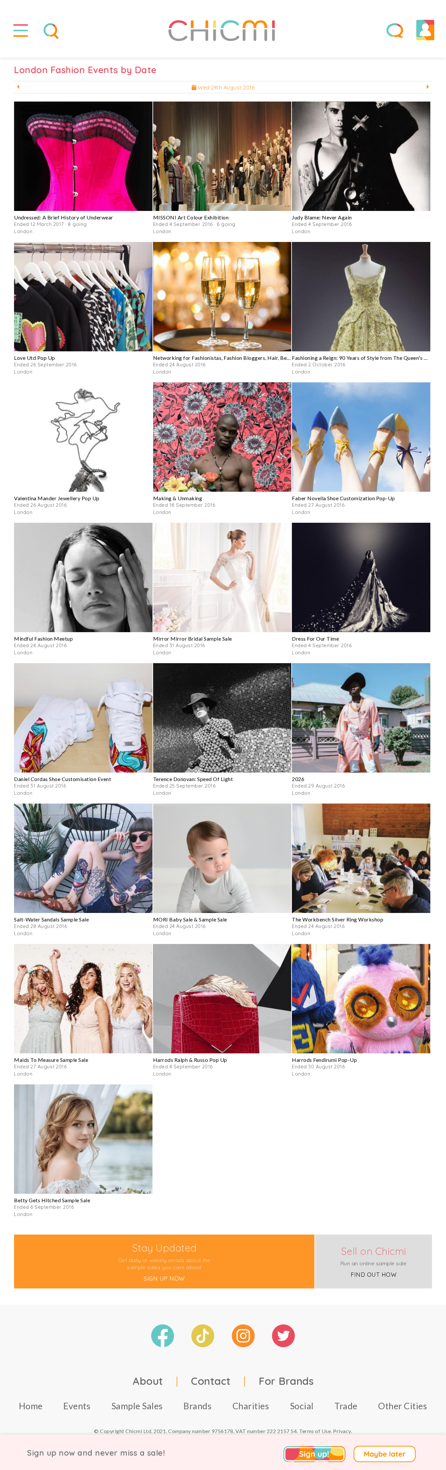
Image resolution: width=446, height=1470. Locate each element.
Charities (250, 1405)
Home (31, 1405)
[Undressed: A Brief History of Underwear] (83, 156)
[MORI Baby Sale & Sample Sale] (222, 858)
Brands (197, 1405)
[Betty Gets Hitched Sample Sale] (83, 1139)
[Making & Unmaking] (222, 437)
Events (76, 1405)
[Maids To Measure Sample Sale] (83, 998)
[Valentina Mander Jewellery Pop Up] (83, 437)
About (148, 1380)
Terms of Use (315, 1431)
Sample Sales (137, 1405)
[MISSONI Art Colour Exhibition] (222, 156)
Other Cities (402, 1405)
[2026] (361, 718)
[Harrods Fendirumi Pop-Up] (361, 998)
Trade (346, 1405)
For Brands (286, 1380)
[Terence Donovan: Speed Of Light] (222, 718)
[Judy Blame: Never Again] (361, 156)
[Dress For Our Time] (361, 577)
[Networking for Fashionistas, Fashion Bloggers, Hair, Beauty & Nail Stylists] (222, 296)
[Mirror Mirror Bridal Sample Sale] (222, 577)
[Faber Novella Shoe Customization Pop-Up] (361, 437)
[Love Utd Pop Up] (83, 296)
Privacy (342, 1431)
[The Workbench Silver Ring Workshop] (361, 858)
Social (302, 1405)
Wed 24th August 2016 (226, 87)
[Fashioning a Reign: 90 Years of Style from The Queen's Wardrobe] (361, 296)
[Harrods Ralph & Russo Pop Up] (222, 998)
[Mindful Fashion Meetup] (83, 577)
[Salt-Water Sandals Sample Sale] (83, 858)
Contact (211, 1380)
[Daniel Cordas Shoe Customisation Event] (83, 718)
